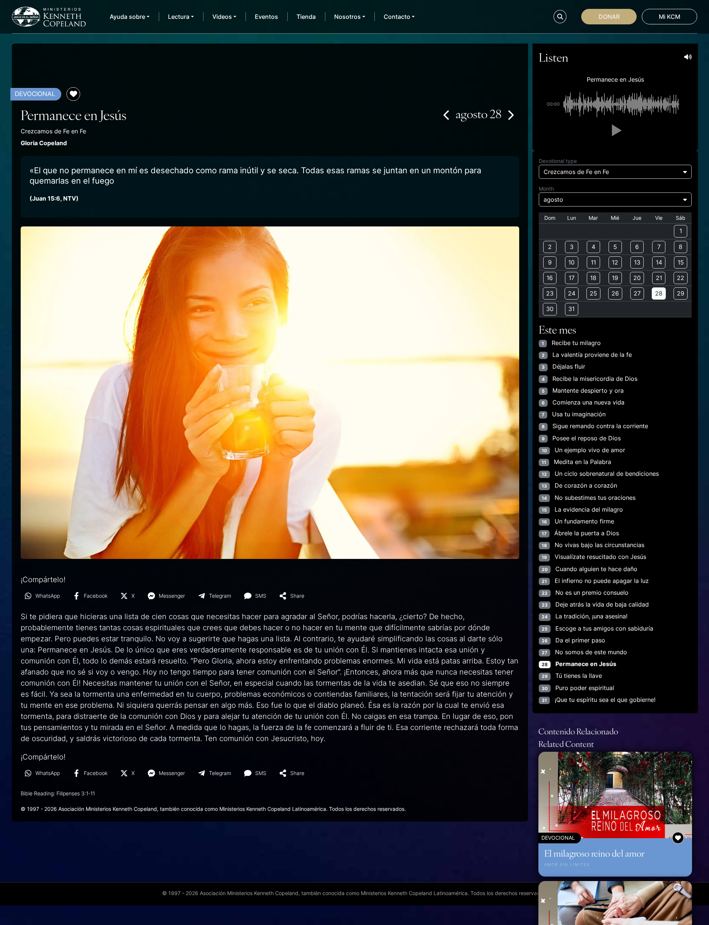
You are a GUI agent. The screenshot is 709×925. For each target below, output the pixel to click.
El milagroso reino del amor (594, 853)
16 (550, 278)
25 (593, 293)
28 (658, 293)
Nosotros (347, 17)
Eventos (266, 17)
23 (550, 293)
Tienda (306, 17)
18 (593, 278)
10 (571, 262)
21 (659, 278)
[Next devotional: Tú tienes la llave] (510, 115)
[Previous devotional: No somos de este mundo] (447, 115)
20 (637, 278)
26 (615, 293)
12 (615, 262)
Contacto (397, 17)
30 (550, 309)
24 (571, 293)
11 (593, 262)
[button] (615, 130)
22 (680, 278)
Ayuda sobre (127, 17)
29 (680, 293)
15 (681, 262)
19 (615, 278)
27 (637, 293)
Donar (609, 17)
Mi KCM (669, 17)
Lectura (178, 17)
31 (571, 309)
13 (637, 262)
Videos (222, 17)
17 (572, 278)
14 (659, 262)
